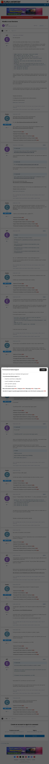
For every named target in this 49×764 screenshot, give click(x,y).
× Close (43, 369)
